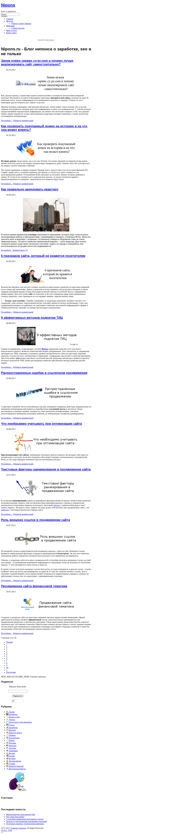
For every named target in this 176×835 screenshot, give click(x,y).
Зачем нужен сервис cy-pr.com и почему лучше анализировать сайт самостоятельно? (37, 62)
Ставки (11, 764)
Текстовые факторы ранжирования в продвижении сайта (46, 469)
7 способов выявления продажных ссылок (24, 819)
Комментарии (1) (20, 250)
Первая (9, 642)
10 (7, 668)
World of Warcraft (15, 766)
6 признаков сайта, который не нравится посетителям (43, 255)
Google (11, 756)
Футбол (11, 758)
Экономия (13, 751)
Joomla (11, 712)
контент (56, 505)
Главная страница (18, 828)
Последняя (11, 672)
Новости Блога (15, 733)
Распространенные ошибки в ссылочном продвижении (44, 373)
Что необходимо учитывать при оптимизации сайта (41, 423)
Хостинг (12, 748)
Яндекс (45, 349)
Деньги (11, 719)
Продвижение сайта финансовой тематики (34, 586)
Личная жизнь (14, 761)
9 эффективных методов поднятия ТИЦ (32, 317)
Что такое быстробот (15, 817)
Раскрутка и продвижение (20, 722)
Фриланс (12, 746)
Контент (12, 730)
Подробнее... (6, 120)
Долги (12, 725)
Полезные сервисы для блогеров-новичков (25, 824)
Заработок (13, 727)
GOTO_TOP (6, 830)
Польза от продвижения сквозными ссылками (26, 821)
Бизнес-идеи (14, 717)
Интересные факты (17, 769)
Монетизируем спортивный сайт (20, 814)
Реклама (12, 743)
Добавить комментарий (23, 120)
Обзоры (12, 735)
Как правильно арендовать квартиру (29, 189)
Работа (11, 740)
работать (5, 510)
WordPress (13, 714)
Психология (13, 738)
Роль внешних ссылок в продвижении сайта (35, 520)
